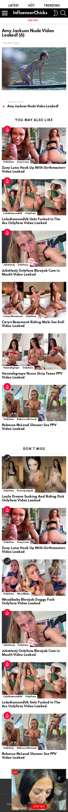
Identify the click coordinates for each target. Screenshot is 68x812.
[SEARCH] (63, 13)
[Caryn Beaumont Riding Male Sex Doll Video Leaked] (34, 300)
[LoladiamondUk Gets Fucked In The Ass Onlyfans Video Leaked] (34, 197)
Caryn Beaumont (13, 316)
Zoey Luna (23, 162)
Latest (13, 5)
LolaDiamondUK (12, 213)
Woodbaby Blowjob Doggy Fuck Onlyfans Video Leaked (28, 601)
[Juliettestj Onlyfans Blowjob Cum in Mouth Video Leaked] (34, 249)
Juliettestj (9, 265)
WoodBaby (23, 594)
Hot (31, 5)
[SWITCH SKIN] (56, 13)
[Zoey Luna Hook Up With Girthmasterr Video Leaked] (34, 145)
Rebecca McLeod (26, 419)
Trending (52, 5)
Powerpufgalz (25, 491)
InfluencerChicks (30, 13)
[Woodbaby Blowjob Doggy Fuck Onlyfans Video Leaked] (34, 577)
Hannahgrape (11, 368)
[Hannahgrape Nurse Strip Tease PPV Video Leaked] (34, 351)
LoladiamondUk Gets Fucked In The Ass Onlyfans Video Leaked (31, 221)
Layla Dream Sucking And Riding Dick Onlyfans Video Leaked (33, 498)
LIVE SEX (33, 20)
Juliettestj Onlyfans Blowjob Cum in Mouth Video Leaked (31, 272)
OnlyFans (8, 162)
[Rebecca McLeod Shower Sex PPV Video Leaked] (34, 403)
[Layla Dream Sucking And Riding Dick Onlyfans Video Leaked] (34, 474)
